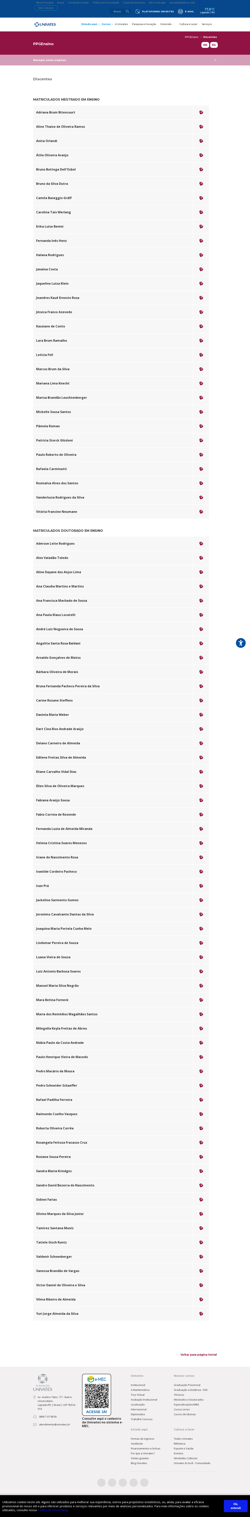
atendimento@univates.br (54, 1424)
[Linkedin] (144, 1483)
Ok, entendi (236, 1506)
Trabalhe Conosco (142, 1419)
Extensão (166, 24)
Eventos (178, 1453)
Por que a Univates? (143, 1453)
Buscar (127, 11)
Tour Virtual (138, 1394)
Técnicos (179, 1394)
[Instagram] (123, 1483)
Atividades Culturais (185, 1458)
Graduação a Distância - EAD (191, 1390)
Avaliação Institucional (144, 1399)
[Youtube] (133, 1483)
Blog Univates (139, 1463)
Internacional (138, 1409)
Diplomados (138, 1414)
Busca (60, 2)
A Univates (121, 24)
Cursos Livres (182, 1409)
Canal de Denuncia (134, 2)
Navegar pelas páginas (49, 60)
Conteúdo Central (78, 2)
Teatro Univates (183, 1438)
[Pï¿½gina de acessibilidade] (200, 2)
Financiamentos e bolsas (145, 1448)
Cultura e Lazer (188, 24)
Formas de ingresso (142, 1438)
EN (205, 45)
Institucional (138, 1385)
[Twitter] (112, 1483)
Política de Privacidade (106, 2)
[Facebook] (101, 1483)
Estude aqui (89, 24)
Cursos (106, 24)
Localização (138, 1404)
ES (214, 45)
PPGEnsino (191, 37)
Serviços (207, 24)
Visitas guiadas (140, 1458)
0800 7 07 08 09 (47, 1416)
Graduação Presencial (187, 1385)
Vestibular (137, 1443)
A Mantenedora (140, 1390)
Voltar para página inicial (198, 1354)
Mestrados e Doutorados (189, 1399)
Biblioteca (179, 1443)
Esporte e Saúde (184, 1448)
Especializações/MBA (186, 1404)
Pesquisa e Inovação (144, 24)
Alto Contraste (157, 2)
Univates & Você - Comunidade (192, 1463)
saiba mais (44, 115)
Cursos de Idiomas (185, 1414)
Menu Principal (44, 2)
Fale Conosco (46, 8)
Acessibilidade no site (182, 2)
